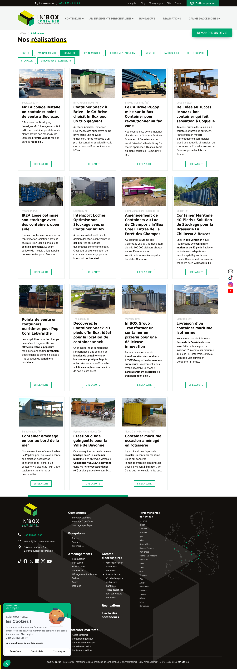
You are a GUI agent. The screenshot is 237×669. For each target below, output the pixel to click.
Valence (142, 594)
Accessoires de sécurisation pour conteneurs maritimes (114, 580)
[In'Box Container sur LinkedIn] (37, 561)
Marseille (143, 532)
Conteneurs (73, 18)
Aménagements (47, 53)
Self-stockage (195, 53)
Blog (143, 3)
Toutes (25, 53)
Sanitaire (76, 542)
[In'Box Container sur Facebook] (25, 561)
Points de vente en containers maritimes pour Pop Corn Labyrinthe (40, 326)
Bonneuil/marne (146, 548)
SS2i (188, 662)
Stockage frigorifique (82, 521)
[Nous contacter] (230, 272)
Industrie (150, 53)
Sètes (141, 571)
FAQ (169, 3)
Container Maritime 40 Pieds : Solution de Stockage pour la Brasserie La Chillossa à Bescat (195, 224)
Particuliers (171, 53)
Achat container (80, 635)
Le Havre (143, 521)
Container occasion (81, 646)
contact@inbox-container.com (39, 541)
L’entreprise (131, 3)
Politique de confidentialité (107, 662)
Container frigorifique (82, 638)
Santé (75, 582)
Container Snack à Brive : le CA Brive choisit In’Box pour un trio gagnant (90, 114)
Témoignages (156, 3)
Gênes (142, 598)
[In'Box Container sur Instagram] (43, 562)
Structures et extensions (56, 60)
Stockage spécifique (82, 525)
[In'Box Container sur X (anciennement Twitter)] (31, 562)
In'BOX (23, 33)
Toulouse (143, 575)
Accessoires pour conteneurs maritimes (114, 566)
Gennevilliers (144, 544)
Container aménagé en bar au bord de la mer (40, 440)
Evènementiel (92, 53)
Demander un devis (212, 33)
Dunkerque (144, 552)
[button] (7, 663)
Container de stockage (83, 642)
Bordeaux (143, 560)
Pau (141, 579)
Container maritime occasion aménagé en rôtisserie (143, 440)
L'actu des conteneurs (110, 615)
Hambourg (144, 606)
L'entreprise (68, 662)
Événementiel (78, 566)
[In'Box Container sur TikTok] (20, 561)
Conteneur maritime (82, 650)
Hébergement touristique (84, 574)
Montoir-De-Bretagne (148, 556)
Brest (141, 563)
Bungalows (147, 18)
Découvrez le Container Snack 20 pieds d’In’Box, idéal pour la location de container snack (92, 332)
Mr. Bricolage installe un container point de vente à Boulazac (41, 112)
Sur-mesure (78, 546)
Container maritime (83, 630)
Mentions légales (84, 662)
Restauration (78, 559)
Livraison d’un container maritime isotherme (194, 328)
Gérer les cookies (168, 662)
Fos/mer (143, 529)
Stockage (27, 60)
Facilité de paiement (205, 3)
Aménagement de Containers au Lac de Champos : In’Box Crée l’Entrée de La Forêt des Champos (144, 224)
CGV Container (129, 662)
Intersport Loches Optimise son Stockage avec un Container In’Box (89, 222)
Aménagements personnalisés (110, 18)
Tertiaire (76, 578)
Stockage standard (81, 517)
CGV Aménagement (148, 662)
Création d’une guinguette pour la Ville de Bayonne (90, 440)
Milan (141, 602)
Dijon (141, 540)
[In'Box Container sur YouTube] (49, 562)
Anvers (142, 583)
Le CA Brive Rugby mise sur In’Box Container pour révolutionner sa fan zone (144, 116)
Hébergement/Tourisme (123, 53)
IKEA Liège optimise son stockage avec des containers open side (40, 222)
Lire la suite (41, 164)
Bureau (75, 538)
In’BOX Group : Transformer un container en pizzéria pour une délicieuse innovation (141, 335)
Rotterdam (144, 587)
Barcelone (143, 590)
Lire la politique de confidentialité (24, 643)
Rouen (142, 525)
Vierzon (142, 567)
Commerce (70, 53)
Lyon (141, 536)
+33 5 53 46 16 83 (69, 3)
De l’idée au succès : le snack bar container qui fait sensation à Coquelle (196, 114)
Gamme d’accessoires (203, 18)
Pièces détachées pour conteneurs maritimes (114, 593)
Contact (179, 3)
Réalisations (172, 18)
